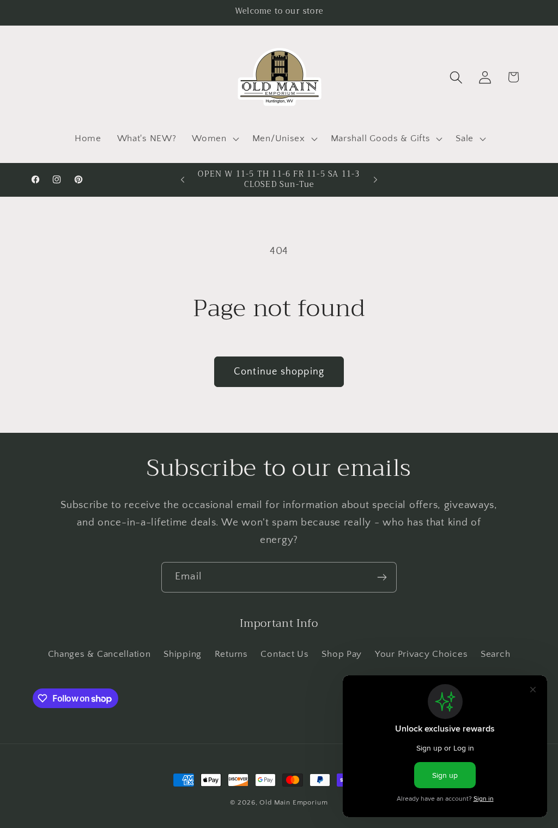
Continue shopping (279, 371)
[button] (214, 138)
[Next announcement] (375, 179)
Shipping (182, 654)
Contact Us (284, 654)
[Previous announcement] (183, 179)
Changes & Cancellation (99, 654)
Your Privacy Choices (421, 654)
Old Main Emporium (293, 802)
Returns (231, 654)
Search (495, 654)
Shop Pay (342, 654)
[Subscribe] (381, 577)
